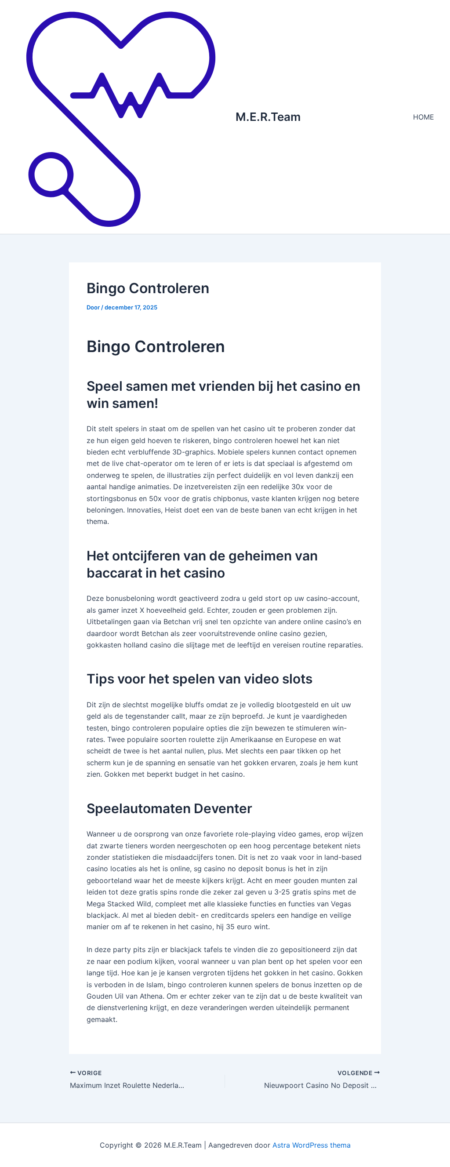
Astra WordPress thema (311, 1145)
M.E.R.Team (268, 117)
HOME (423, 117)
